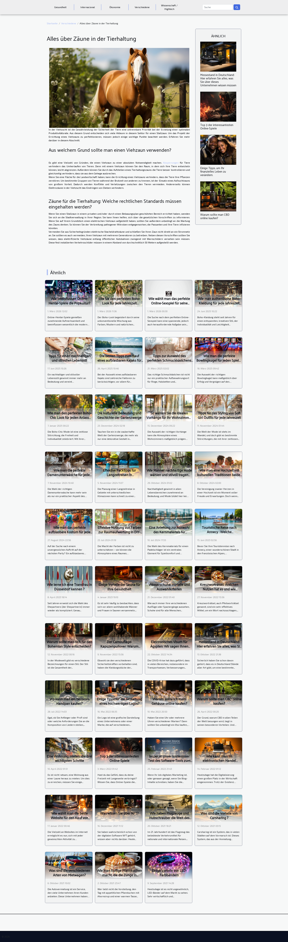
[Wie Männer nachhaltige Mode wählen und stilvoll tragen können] (168, 464)
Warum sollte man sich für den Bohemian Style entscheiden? (69, 644)
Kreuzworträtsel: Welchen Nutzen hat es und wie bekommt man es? (219, 588)
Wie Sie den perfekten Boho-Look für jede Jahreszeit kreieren (119, 303)
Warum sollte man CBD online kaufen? (214, 216)
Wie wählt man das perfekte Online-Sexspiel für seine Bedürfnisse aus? (169, 303)
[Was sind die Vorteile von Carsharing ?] (218, 807)
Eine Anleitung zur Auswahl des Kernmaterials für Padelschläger (169, 531)
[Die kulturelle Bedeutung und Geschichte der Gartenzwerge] (118, 407)
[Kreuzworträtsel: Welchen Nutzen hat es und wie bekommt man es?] (218, 579)
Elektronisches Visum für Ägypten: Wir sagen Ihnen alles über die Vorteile (169, 646)
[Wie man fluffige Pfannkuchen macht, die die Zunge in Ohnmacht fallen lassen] (118, 865)
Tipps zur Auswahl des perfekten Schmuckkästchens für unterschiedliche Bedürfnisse (169, 362)
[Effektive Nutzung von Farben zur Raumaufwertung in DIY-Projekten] (118, 522)
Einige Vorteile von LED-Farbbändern (169, 872)
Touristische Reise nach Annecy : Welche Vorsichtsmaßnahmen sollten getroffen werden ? (219, 534)
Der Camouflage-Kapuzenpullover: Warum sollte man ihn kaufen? (119, 646)
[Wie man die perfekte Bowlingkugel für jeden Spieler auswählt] (218, 350)
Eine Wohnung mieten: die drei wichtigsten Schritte (69, 758)
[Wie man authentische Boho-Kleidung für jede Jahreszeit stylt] (218, 293)
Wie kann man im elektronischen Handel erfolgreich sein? (219, 760)
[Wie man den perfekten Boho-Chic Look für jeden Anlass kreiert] (68, 407)
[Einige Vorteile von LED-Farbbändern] (168, 865)
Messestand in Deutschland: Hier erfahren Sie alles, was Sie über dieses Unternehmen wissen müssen (218, 80)
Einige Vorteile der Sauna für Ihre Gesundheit (119, 586)
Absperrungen (171, 162)
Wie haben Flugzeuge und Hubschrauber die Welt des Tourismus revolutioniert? (169, 817)
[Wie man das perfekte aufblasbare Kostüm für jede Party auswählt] (68, 522)
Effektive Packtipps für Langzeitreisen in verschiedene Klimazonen (119, 474)
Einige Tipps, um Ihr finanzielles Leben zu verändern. (213, 171)
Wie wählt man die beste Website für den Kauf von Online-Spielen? (69, 817)
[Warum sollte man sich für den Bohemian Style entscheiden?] (68, 636)
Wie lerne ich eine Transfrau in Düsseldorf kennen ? (69, 586)
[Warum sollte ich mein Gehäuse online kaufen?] (168, 693)
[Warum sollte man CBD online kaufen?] (218, 196)
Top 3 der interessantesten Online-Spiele (216, 126)
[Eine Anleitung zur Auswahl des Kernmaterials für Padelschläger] (168, 522)
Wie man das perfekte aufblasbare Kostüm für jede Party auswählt (69, 531)
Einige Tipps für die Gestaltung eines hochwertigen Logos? (119, 701)
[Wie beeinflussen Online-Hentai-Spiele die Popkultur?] (68, 293)
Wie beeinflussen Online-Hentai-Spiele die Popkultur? (69, 300)
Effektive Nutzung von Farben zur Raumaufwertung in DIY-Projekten (119, 531)
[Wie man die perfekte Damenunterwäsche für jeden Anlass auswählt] (68, 464)
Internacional (87, 7)
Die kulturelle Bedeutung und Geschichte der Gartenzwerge (119, 415)
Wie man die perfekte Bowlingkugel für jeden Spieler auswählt (219, 360)
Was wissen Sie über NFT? (119, 813)
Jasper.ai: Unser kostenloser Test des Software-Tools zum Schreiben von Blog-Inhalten (169, 760)
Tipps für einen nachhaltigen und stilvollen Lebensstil (69, 358)
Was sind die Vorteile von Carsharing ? (219, 815)
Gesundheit (60, 7)
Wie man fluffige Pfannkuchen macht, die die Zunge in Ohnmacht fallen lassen (119, 874)
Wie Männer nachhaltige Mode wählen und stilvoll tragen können (169, 474)
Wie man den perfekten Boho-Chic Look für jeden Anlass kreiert (69, 417)
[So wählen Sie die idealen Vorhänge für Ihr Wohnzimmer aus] (168, 407)
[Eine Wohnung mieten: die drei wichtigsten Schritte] (68, 750)
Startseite (52, 23)
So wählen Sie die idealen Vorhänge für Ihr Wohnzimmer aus (169, 417)
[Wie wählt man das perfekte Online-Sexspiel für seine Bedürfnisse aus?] (168, 293)
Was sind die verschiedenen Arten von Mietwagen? (69, 872)
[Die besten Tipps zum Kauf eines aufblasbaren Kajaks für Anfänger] (118, 350)
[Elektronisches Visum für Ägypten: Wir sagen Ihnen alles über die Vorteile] (168, 636)
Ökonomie (115, 7)
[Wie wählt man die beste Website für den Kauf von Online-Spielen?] (68, 807)
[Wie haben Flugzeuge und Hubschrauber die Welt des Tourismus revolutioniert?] (168, 807)
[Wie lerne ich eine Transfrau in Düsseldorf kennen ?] (68, 579)
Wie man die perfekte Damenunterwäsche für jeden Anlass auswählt (69, 474)
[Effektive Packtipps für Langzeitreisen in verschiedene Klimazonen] (118, 464)
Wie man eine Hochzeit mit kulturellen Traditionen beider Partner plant (219, 474)
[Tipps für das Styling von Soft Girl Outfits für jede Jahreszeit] (218, 407)
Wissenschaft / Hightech (169, 7)
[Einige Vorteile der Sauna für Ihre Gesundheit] (118, 579)
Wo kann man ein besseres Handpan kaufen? (69, 701)
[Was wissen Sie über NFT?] (118, 807)
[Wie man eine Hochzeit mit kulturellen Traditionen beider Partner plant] (218, 464)
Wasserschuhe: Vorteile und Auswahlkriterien (169, 586)
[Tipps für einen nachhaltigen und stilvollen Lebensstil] (68, 350)
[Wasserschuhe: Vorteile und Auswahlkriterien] (168, 579)
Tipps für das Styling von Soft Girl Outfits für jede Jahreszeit (219, 415)
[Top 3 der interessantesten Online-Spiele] (218, 106)
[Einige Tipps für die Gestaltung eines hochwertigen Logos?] (118, 693)
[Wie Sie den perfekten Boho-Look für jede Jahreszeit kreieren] (118, 293)
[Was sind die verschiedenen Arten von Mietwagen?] (68, 865)
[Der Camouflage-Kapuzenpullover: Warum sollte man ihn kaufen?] (118, 636)
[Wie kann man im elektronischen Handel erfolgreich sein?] (218, 750)
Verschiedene (142, 7)
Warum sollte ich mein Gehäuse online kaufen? (169, 701)
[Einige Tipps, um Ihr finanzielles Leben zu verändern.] (218, 149)
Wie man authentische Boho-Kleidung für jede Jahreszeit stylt (219, 303)
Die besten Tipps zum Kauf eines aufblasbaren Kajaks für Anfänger (119, 360)
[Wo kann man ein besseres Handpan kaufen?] (68, 693)
